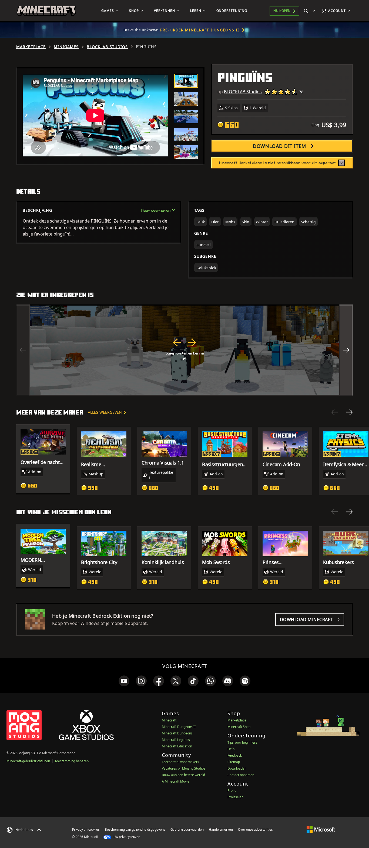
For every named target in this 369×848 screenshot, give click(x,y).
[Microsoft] (321, 829)
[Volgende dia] (349, 412)
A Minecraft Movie (175, 781)
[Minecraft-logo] (46, 11)
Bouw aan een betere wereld (183, 775)
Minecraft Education (177, 746)
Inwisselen (235, 797)
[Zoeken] (311, 11)
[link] (124, 680)
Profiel (232, 790)
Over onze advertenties (255, 829)
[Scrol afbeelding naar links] (23, 350)
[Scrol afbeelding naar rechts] (346, 350)
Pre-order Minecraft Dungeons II (199, 29)
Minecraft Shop (238, 726)
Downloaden (236, 768)
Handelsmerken (221, 829)
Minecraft (169, 720)
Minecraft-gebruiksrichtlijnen (28, 761)
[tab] (186, 81)
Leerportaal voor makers (180, 762)
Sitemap (233, 762)
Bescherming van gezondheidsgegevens (135, 829)
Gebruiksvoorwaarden (187, 829)
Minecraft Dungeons (177, 733)
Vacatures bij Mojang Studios (183, 768)
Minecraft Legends (176, 739)
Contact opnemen (240, 775)
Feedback (234, 755)
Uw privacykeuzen (126, 837)
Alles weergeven (105, 412)
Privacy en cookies (86, 829)
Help (230, 749)
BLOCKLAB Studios (107, 46)
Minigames (66, 46)
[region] (184, 350)
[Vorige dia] (334, 412)
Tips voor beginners (242, 742)
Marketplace (31, 46)
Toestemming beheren (72, 761)
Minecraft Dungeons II (179, 726)
